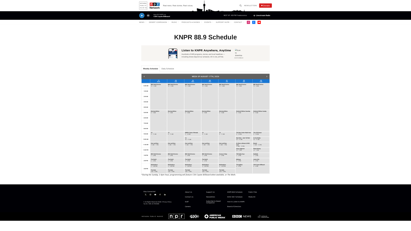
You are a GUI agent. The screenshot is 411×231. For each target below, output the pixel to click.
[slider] (151, 15)
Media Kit (251, 197)
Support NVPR (222, 22)
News (141, 22)
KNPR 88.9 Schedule (234, 192)
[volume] (148, 15)
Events (207, 22)
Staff (186, 202)
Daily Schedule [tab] (168, 68)
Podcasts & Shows (191, 22)
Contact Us (189, 197)
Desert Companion (158, 22)
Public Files (252, 192)
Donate (266, 5)
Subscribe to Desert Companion (213, 202)
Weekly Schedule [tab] (150, 68)
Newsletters (250, 5)
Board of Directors (234, 206)
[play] (142, 15)
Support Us (210, 192)
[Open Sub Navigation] (146, 22)
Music (174, 22)
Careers (188, 206)
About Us (188, 192)
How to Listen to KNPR (235, 202)
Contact (238, 22)
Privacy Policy (166, 202)
